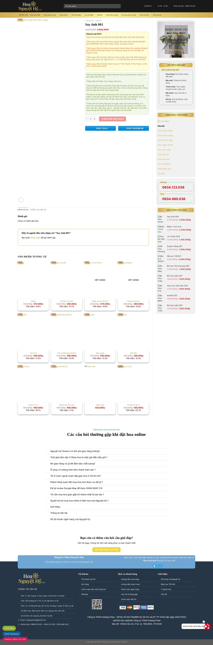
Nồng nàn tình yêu (66, 405)
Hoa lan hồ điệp (165, 140)
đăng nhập (35, 237)
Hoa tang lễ (64, 15)
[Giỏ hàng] (193, 15)
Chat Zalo (9, 628)
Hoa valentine (164, 164)
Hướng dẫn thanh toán (130, 584)
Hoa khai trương (50, 15)
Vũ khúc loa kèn (66, 301)
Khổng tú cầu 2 (133, 405)
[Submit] (118, 6)
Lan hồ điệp (89, 15)
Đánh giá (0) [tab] (23, 210)
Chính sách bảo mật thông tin (93, 589)
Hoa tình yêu (164, 159)
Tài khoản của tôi (88, 579)
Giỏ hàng (85, 584)
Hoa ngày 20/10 (165, 145)
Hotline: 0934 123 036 (15, 639)
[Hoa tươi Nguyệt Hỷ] (30, 6)
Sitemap (84, 594)
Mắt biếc (133, 353)
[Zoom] (21, 200)
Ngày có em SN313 (100, 301)
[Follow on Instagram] (51, 6)
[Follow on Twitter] (54, 6)
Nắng (33, 301)
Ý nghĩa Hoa (166, 589)
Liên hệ (164, 594)
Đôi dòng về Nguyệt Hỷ (170, 579)
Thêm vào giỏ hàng (112, 119)
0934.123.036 (173, 187)
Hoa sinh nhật (35, 15)
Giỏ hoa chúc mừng (129, 15)
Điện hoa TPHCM (168, 584)
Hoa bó (99, 15)
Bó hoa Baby (76, 15)
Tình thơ (33, 353)
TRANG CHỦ (23, 15)
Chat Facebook (12, 634)
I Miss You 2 (33, 405)
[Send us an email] (57, 6)
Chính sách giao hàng (130, 589)
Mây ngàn (100, 353)
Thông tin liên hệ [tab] (38, 210)
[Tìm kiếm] (189, 15)
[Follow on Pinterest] (61, 6)
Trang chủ (89, 21)
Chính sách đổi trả (128, 599)
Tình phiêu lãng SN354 (66, 353)
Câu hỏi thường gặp (129, 594)
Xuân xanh (100, 405)
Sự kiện (161, 173)
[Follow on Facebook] (48, 6)
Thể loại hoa (157, 15)
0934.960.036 (173, 199)
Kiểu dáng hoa (164, 168)
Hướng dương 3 (133, 301)
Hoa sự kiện (144, 15)
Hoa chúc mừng (112, 15)
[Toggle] (193, 149)
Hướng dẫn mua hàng (130, 579)
